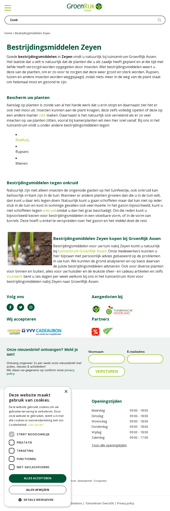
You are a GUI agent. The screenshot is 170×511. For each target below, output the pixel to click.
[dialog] (37, 447)
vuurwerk (15, 276)
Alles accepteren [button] (37, 478)
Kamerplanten (85, 480)
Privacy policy (125, 503)
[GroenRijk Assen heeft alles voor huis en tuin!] (85, 7)
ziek (42, 115)
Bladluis (22, 139)
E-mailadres (136, 351)
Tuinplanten (100, 480)
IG (31, 307)
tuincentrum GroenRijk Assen (82, 251)
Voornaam (95, 351)
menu (7, 7)
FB (10, 307)
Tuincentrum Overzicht (99, 503)
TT (20, 307)
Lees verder (35, 425)
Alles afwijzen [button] (37, 490)
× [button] (66, 391)
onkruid (50, 210)
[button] (37, 499)
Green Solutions (72, 503)
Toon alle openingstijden (109, 445)
